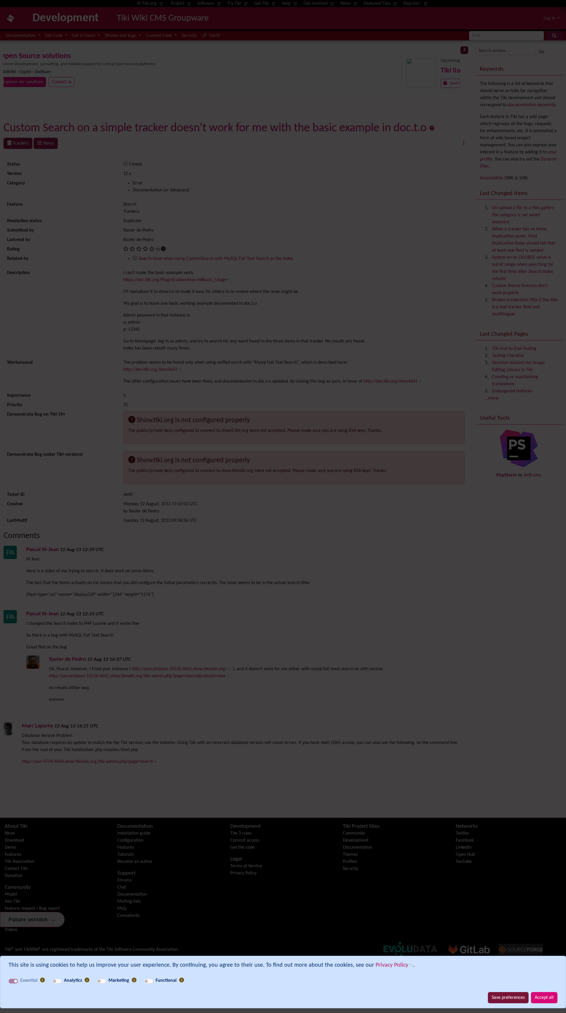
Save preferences (508, 997)
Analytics (73, 980)
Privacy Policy (392, 965)
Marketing (118, 980)
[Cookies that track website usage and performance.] (87, 980)
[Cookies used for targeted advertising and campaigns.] (134, 980)
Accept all (544, 997)
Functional (166, 980)
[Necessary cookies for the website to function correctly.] (42, 980)
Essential (28, 980)
